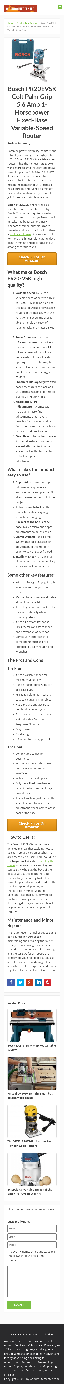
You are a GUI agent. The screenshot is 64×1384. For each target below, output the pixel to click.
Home (13, 1334)
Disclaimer (49, 1334)
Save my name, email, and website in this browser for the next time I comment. (31, 1256)
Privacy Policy (35, 1334)
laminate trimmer (20, 234)
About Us (22, 1334)
